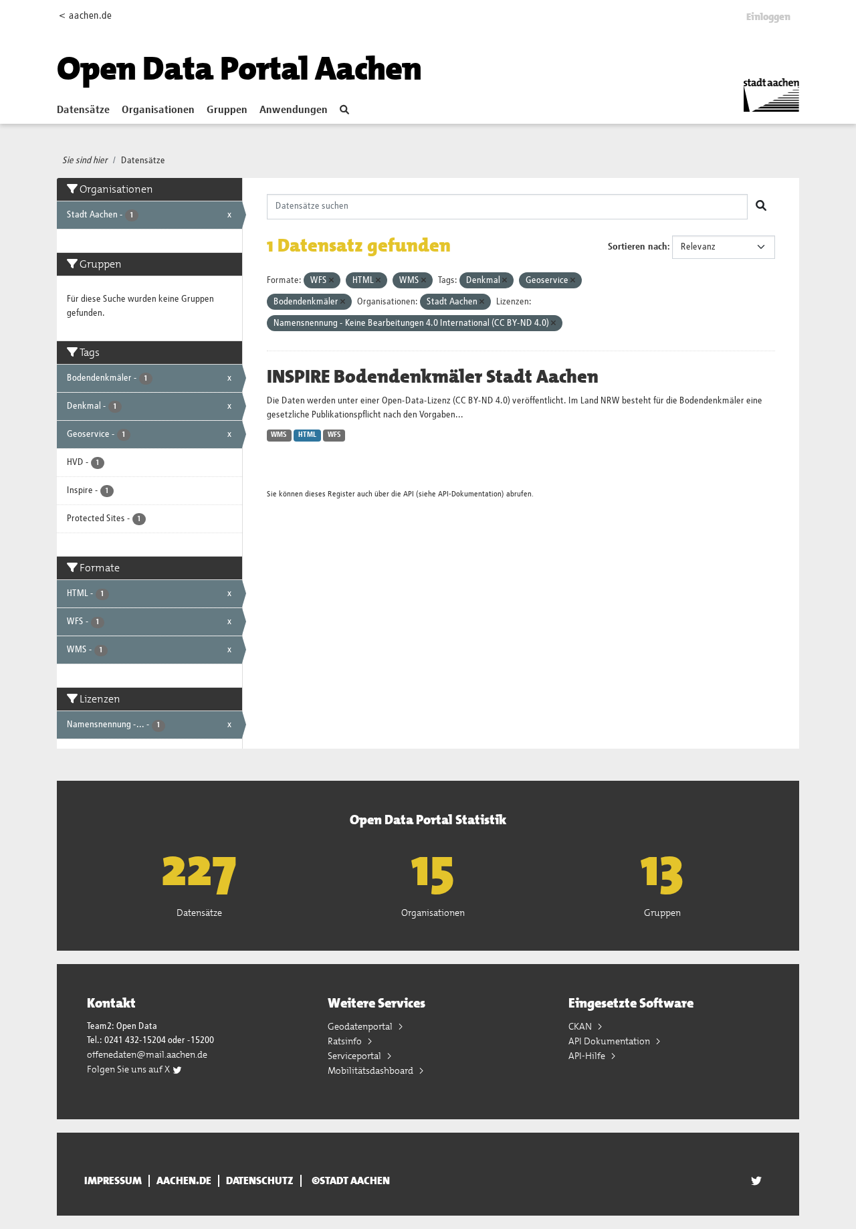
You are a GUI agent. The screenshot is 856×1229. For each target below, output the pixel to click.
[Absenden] (761, 206)
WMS (279, 435)
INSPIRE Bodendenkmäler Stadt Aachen (433, 377)
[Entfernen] (331, 280)
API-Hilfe (587, 1056)
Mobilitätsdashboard (371, 1070)
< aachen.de (85, 16)
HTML (307, 435)
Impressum (113, 1181)
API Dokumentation (610, 1041)
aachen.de (183, 1181)
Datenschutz (260, 1181)
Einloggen (768, 16)
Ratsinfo (346, 1041)
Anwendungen (293, 110)
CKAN (581, 1026)
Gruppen (227, 110)
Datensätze (83, 110)
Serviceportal (355, 1056)
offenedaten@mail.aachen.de (147, 1054)
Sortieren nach (637, 247)
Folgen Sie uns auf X (129, 1069)
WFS (334, 435)
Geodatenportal (361, 1026)
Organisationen (158, 110)
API (408, 494)
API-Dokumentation (470, 494)
